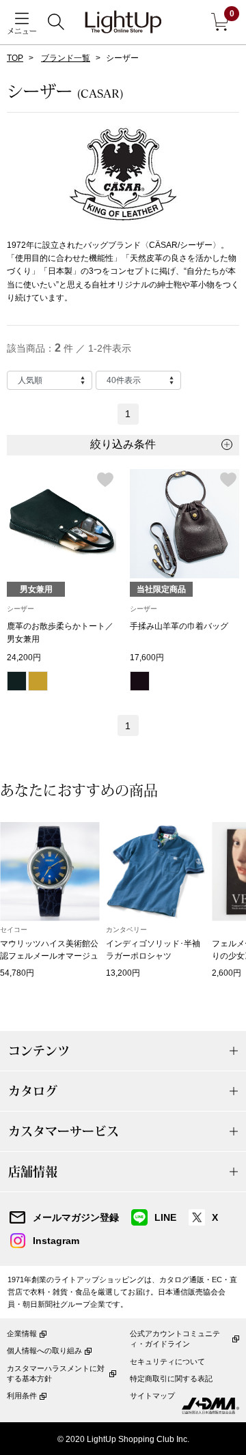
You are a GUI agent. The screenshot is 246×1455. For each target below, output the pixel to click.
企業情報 (22, 1333)
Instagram (56, 1240)
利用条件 (22, 1396)
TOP (15, 58)
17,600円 (147, 657)
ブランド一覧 (65, 58)
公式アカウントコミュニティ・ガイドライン (175, 1338)
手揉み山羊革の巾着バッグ (179, 626)
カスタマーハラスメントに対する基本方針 (56, 1373)
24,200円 (24, 657)
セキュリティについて (167, 1361)
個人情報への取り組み (44, 1350)
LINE (165, 1217)
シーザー (20, 608)
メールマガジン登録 (76, 1217)
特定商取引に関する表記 (171, 1378)
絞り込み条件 (123, 444)
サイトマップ (152, 1396)
